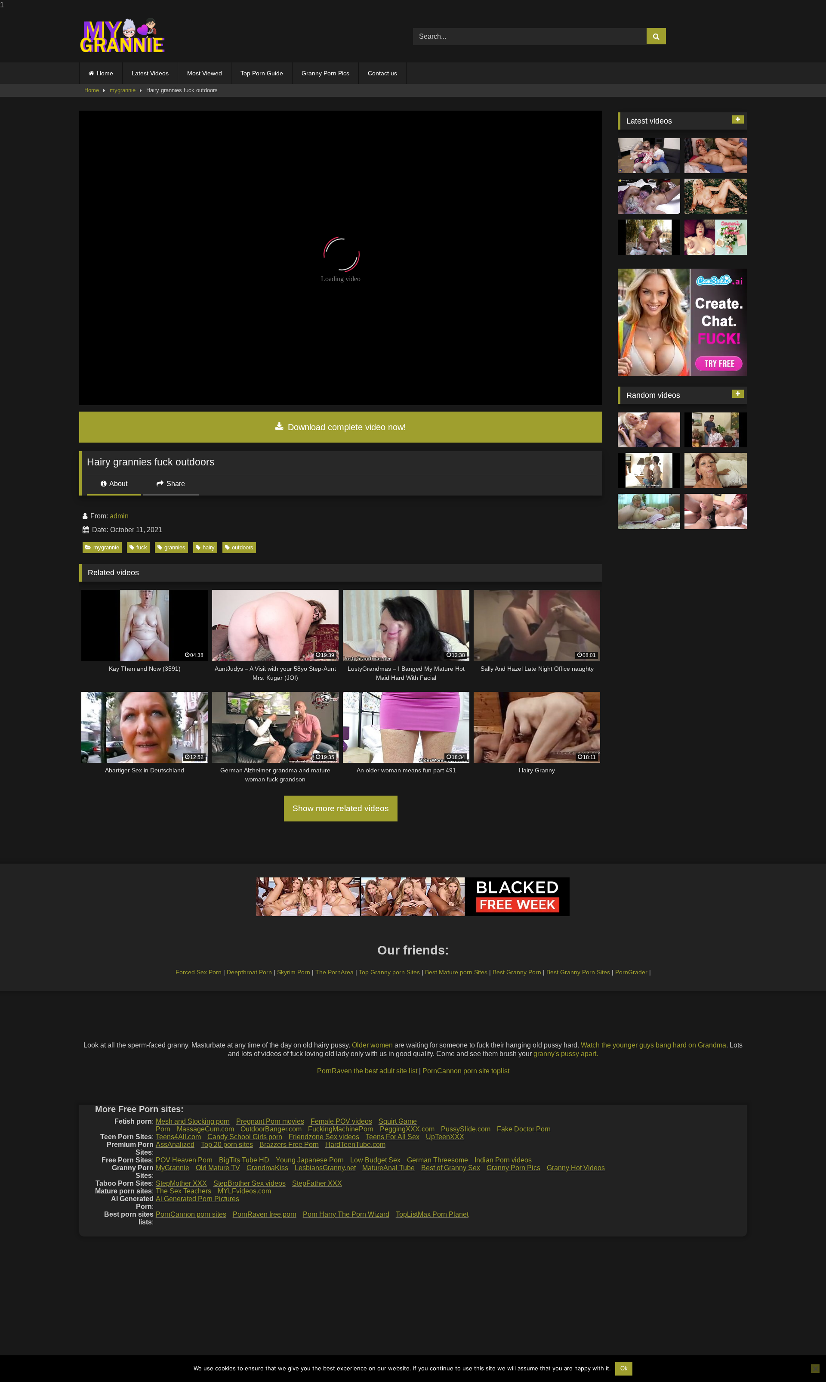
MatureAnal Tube (388, 1167)
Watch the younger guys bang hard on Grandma (653, 1045)
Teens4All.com (178, 1136)
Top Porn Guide (261, 73)
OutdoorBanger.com (271, 1129)
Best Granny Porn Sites (578, 972)
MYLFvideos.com (244, 1191)
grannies (174, 547)
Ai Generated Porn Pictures (197, 1198)
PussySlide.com (465, 1129)
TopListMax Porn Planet (432, 1214)
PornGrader (631, 972)
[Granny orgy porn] (715, 430)
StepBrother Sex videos (249, 1183)
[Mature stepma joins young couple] (649, 156)
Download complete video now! (345, 427)
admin (119, 516)
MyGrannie (172, 1167)
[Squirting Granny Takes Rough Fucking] (649, 430)
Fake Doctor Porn (524, 1129)
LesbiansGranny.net (325, 1167)
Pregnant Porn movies (270, 1121)
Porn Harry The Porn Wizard (346, 1214)
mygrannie (123, 90)
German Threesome (437, 1160)
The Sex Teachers (183, 1191)
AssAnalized (175, 1144)
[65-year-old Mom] (715, 156)
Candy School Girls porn (244, 1136)
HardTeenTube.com (355, 1144)
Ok (624, 1368)
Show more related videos (341, 808)
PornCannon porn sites (191, 1214)
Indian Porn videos (503, 1160)
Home (105, 73)
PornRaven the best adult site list (367, 1071)
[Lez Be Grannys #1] (649, 237)
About (117, 483)
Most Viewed (204, 73)
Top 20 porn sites (227, 1144)
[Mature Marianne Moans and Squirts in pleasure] (715, 196)
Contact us (382, 73)
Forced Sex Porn (199, 972)
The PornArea (334, 972)
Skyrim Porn (293, 972)
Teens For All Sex (392, 1136)
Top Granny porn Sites (389, 972)
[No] (815, 1368)
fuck (141, 547)
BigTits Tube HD (244, 1160)
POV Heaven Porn (184, 1160)
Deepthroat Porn (249, 972)
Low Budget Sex (375, 1160)
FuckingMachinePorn (340, 1129)
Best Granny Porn (517, 972)
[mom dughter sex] (649, 511)
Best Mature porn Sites (456, 972)
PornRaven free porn (264, 1214)
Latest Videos (150, 73)
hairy (209, 547)
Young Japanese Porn (310, 1160)
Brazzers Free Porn (289, 1144)
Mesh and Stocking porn (193, 1121)
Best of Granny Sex (450, 1167)
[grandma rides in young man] (715, 470)
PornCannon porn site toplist (465, 1071)
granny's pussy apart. (565, 1053)
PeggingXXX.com (407, 1129)
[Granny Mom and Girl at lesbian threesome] (649, 196)
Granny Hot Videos (576, 1167)
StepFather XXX (317, 1183)
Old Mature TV (218, 1167)
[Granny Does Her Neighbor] (649, 470)
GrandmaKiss (267, 1167)
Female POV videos (341, 1121)
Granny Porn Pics (325, 73)
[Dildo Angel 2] (715, 237)
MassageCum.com (205, 1129)
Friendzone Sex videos (324, 1136)
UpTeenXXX (445, 1136)
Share (175, 483)
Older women (372, 1045)
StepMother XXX (181, 1183)
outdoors (242, 547)
